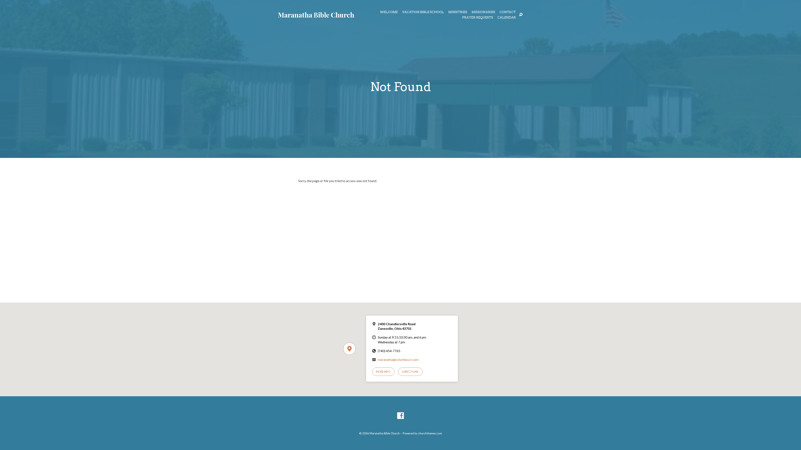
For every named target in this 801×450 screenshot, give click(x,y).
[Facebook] (400, 415)
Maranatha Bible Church (316, 14)
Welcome (389, 12)
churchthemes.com (430, 433)
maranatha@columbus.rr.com (398, 359)
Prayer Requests (477, 17)
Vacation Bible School (423, 12)
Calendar (506, 17)
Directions (410, 371)
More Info (383, 371)
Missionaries (483, 12)
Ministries (457, 12)
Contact (508, 12)
